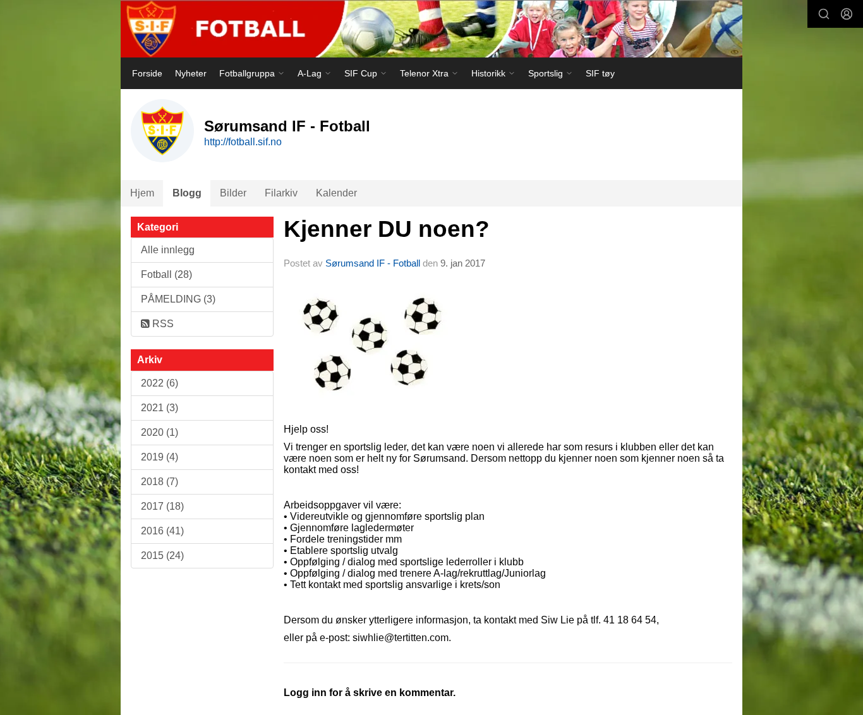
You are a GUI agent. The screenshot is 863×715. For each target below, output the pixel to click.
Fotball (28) (166, 274)
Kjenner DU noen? (387, 229)
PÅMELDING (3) (178, 299)
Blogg (187, 193)
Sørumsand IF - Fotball (372, 263)
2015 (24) (162, 555)
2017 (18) (162, 506)
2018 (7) (159, 481)
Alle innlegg (168, 249)
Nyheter (191, 73)
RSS (162, 323)
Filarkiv (281, 193)
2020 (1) (159, 432)
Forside (147, 73)
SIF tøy (600, 73)
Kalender (336, 193)
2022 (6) (159, 383)
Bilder (233, 193)
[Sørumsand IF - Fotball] (431, 28)
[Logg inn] (846, 14)
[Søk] (823, 14)
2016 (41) (162, 531)
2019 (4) (159, 457)
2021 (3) (159, 407)
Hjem (142, 193)
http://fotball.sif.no (243, 141)
